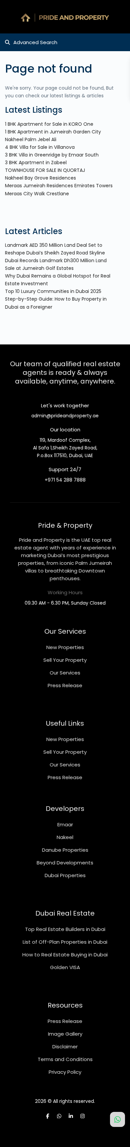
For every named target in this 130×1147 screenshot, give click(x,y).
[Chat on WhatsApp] (117, 1119)
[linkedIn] (71, 1116)
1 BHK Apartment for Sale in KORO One (49, 124)
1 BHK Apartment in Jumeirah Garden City (53, 131)
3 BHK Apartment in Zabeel (36, 162)
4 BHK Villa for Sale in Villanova (40, 147)
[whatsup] (59, 1116)
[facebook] (47, 1116)
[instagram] (82, 1116)
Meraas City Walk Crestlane (37, 193)
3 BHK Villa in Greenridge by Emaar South (52, 154)
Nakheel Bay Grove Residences (40, 178)
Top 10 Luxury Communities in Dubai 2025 (53, 291)
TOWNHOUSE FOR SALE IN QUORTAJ (45, 170)
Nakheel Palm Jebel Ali (30, 139)
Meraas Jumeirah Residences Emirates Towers (59, 185)
